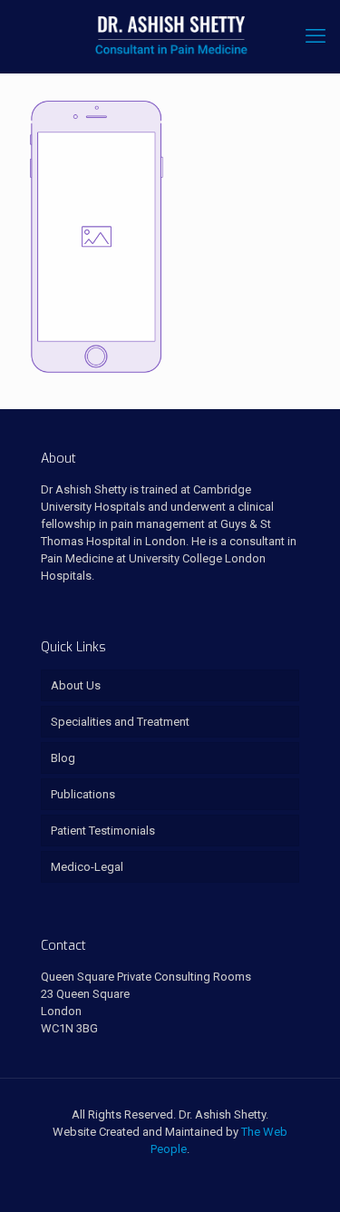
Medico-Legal (87, 867)
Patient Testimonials (103, 830)
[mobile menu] (315, 36)
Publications (83, 794)
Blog (63, 758)
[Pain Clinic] (170, 36)
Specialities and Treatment (120, 721)
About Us (76, 685)
